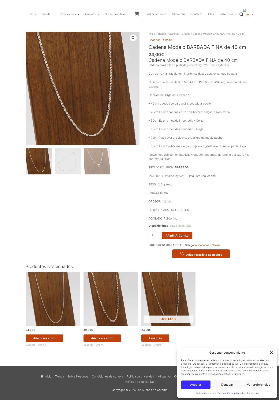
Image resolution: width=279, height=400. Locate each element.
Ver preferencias (258, 384)
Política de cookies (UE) (140, 382)
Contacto (196, 14)
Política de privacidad (140, 376)
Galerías (90, 14)
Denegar (227, 384)
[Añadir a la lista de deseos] (30, 276)
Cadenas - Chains (179, 33)
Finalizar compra (155, 14)
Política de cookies (206, 393)
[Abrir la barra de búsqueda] (241, 14)
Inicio (32, 14)
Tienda (45, 14)
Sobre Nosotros (78, 376)
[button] (271, 353)
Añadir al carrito (177, 235)
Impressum (253, 393)
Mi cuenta (178, 14)
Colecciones (68, 14)
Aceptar (195, 384)
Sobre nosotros (115, 14)
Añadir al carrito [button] (44, 338)
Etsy (211, 14)
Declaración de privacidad (231, 393)
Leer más (155, 338)
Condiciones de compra (107, 376)
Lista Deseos (228, 14)
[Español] (248, 14)
